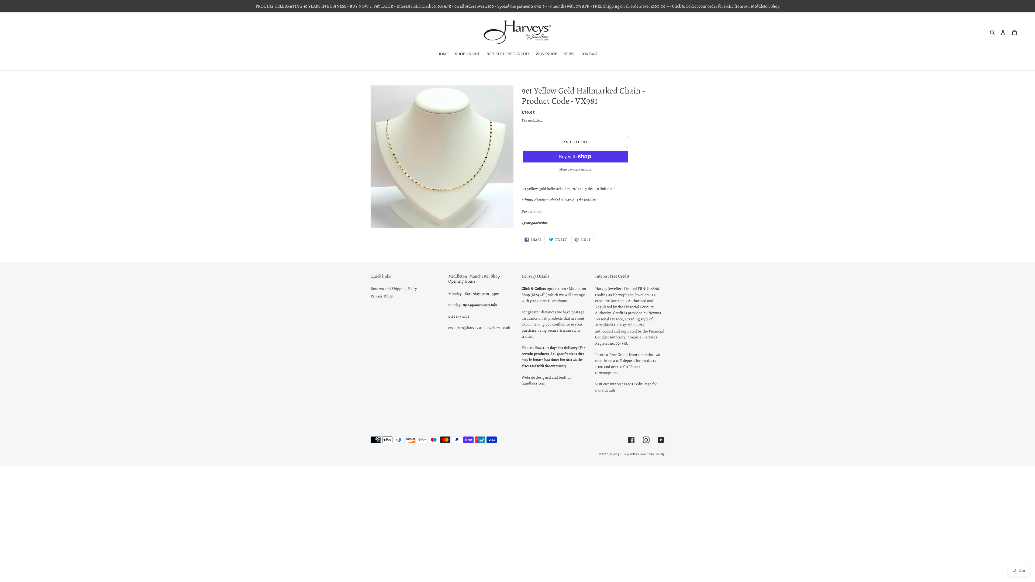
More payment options (575, 169)
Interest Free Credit (626, 384)
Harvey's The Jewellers (624, 454)
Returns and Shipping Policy (394, 288)
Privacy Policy (382, 296)
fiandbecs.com (533, 383)
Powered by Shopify (652, 454)
